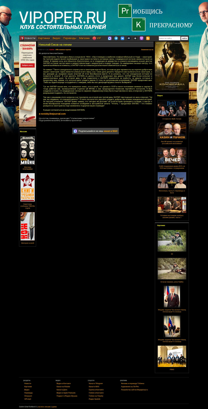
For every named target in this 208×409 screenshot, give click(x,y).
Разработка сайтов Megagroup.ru (134, 390)
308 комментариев (63, 50)
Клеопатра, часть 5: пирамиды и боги (172, 192)
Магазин (84, 38)
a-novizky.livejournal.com (52, 113)
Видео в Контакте (64, 383)
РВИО (172, 369)
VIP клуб (27, 399)
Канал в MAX (94, 387)
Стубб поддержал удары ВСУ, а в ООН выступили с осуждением (172, 167)
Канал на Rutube (63, 387)
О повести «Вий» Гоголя (172, 119)
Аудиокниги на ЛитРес (130, 387)
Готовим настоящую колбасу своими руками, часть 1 (171, 216)
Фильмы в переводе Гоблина (132, 383)
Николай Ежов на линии (55, 44)
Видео (56, 38)
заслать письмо (44, 407)
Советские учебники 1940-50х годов (28, 206)
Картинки (44, 38)
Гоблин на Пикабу (96, 396)
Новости (29, 38)
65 (172, 254)
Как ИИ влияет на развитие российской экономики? (172, 142)
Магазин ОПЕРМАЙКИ (28, 168)
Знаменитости (147, 50)
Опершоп (28, 396)
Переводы (69, 38)
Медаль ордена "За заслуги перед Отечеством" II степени (172, 311)
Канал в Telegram (96, 383)
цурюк (54, 407)
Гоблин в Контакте (96, 393)
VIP (98, 38)
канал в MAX (110, 131)
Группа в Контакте (96, 390)
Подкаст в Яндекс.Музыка (67, 396)
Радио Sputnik (94, 399)
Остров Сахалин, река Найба (171, 282)
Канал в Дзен (62, 390)
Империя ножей (27, 243)
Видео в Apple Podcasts (66, 393)
